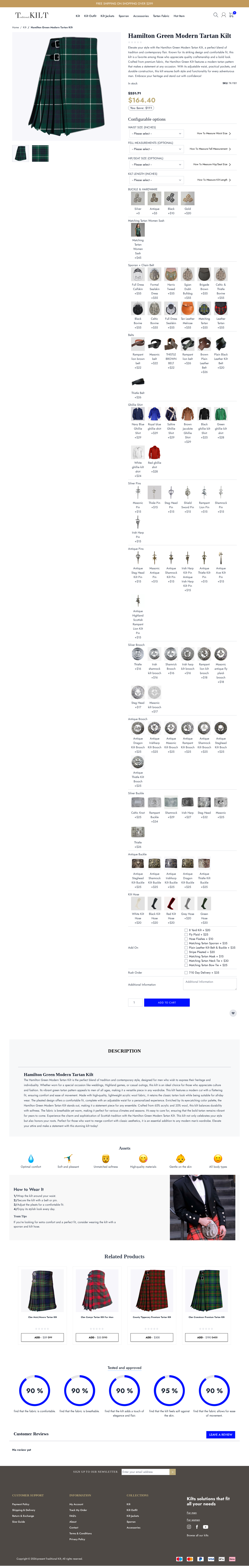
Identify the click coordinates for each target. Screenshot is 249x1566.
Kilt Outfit (132, 1510)
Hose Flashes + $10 (201, 939)
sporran (124, 16)
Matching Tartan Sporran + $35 (208, 943)
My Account (76, 1504)
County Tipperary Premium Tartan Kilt (152, 1317)
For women (193, 1520)
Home (15, 27)
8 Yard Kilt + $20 (199, 930)
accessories (141, 16)
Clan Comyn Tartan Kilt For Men (97, 1317)
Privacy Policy (77, 1539)
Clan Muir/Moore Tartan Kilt (42, 1317)
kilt (78, 16)
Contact (73, 1527)
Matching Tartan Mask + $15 (206, 956)
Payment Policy (20, 1504)
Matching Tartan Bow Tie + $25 (208, 965)
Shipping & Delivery (23, 1510)
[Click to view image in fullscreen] (66, 86)
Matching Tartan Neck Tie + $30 (209, 961)
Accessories (133, 1527)
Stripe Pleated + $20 (202, 952)
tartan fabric (161, 16)
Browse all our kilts (197, 1535)
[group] (135, 42)
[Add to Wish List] (233, 1013)
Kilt (24, 27)
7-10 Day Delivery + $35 (204, 972)
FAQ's (72, 1516)
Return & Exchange (23, 1516)
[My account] (223, 15)
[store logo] (32, 15)
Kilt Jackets (133, 1516)
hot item (179, 16)
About (72, 1522)
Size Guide (18, 1522)
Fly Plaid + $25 (198, 934)
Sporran (131, 1522)
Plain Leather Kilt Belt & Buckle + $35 (212, 948)
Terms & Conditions (80, 1533)
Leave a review (220, 1435)
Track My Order (78, 1510)
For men (192, 1513)
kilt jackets (107, 16)
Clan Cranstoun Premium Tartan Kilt (207, 1317)
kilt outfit (90, 16)
